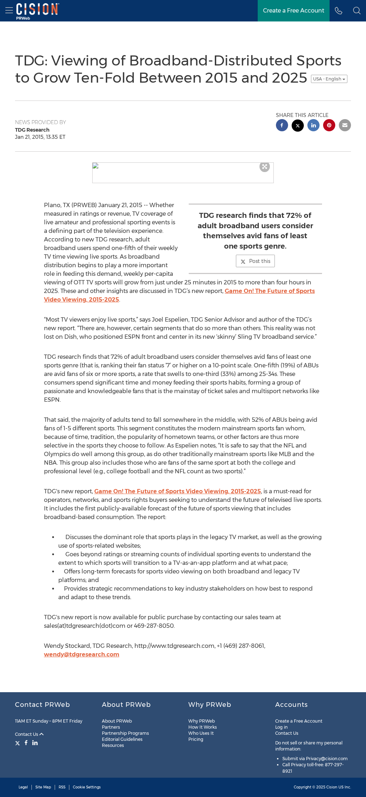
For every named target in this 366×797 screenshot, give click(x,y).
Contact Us (27, 734)
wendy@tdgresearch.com (81, 654)
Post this (259, 261)
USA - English (327, 79)
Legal (23, 787)
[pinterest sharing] (329, 126)
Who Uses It (201, 733)
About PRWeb (117, 721)
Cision (331, 787)
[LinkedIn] (35, 742)
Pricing (195, 739)
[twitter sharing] (298, 126)
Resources (113, 745)
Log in (281, 727)
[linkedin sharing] (313, 126)
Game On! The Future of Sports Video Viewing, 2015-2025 (177, 491)
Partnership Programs (125, 733)
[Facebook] (26, 742)
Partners (111, 727)
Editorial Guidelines (122, 739)
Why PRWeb (201, 721)
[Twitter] (18, 742)
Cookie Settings (87, 787)
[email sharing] (345, 126)
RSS (62, 787)
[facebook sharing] (282, 126)
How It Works (202, 727)
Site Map (43, 787)
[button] (357, 10)
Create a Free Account (298, 721)
